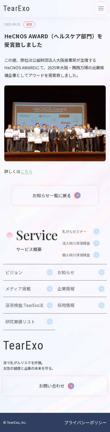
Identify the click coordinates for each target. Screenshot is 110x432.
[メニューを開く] (101, 8)
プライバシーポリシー (85, 422)
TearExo (16, 8)
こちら (26, 171)
